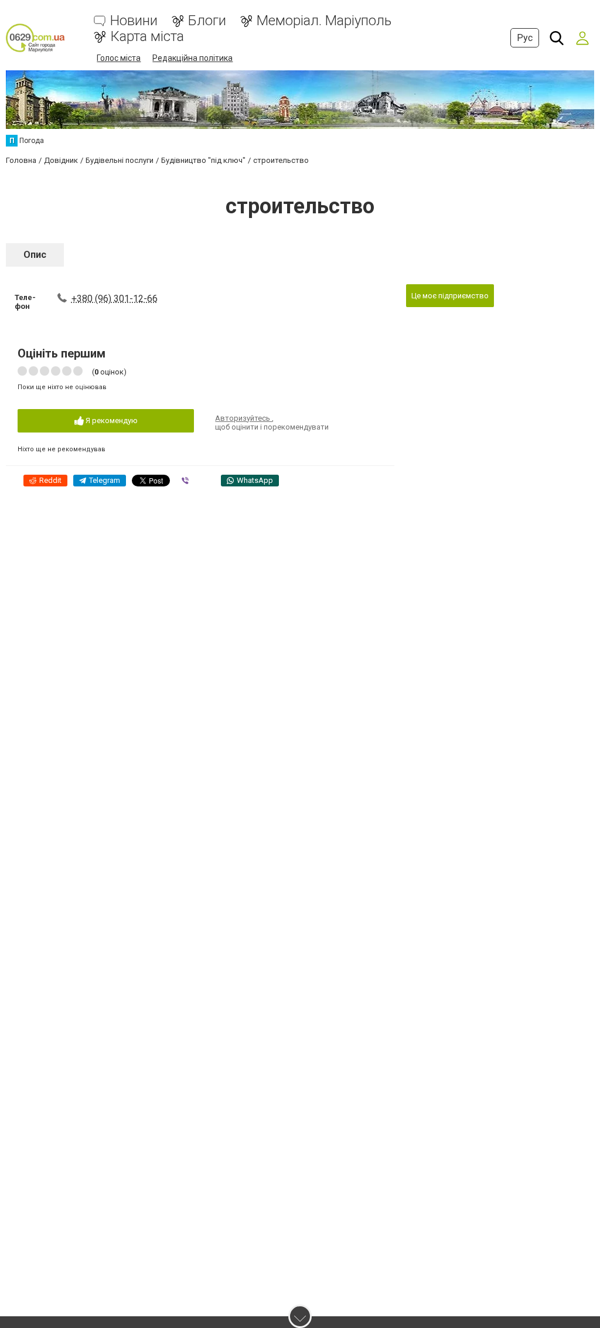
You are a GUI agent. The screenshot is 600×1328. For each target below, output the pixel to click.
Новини (134, 21)
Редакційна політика (192, 58)
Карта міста (147, 37)
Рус (525, 37)
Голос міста (119, 58)
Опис (34, 254)
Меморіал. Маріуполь (324, 21)
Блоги (207, 21)
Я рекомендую (111, 420)
